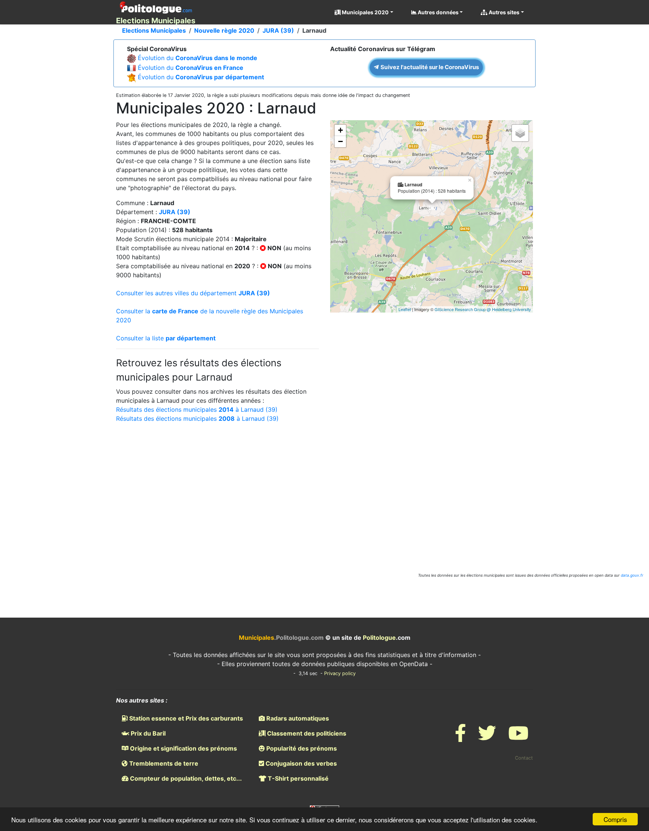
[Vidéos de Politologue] (518, 737)
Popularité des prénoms (301, 748)
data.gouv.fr (632, 575)
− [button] (340, 141)
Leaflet (404, 309)
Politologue (379, 637)
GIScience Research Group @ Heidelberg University (483, 309)
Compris (615, 819)
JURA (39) (278, 30)
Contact (524, 758)
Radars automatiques (297, 718)
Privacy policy (340, 673)
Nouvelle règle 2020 (224, 30)
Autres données (438, 12)
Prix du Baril (147, 733)
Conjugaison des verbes (300, 763)
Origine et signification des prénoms (182, 748)
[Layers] (520, 133)
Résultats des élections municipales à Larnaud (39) (197, 409)
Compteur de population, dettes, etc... (185, 778)
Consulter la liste (166, 338)
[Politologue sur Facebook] (460, 737)
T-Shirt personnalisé (297, 778)
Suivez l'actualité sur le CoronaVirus (429, 67)
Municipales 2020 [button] (365, 12)
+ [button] (340, 130)
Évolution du (197, 58)
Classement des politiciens (306, 733)
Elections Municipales (154, 30)
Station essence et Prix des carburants (185, 718)
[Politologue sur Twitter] (487, 737)
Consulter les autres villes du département (193, 293)
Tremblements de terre (163, 763)
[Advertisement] (324, 490)
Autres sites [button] (503, 12)
